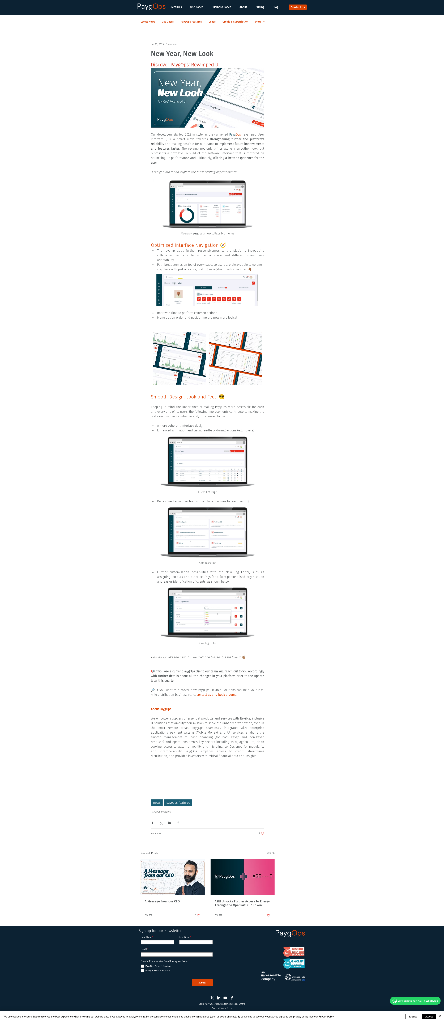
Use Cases (168, 21)
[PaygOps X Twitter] (212, 998)
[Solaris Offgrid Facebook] (232, 998)
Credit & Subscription (235, 21)
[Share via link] (178, 823)
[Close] (440, 1016)
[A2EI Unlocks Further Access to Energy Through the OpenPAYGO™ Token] (243, 877)
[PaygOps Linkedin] (218, 998)
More (258, 21)
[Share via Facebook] (152, 823)
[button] (178, 7)
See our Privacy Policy (321, 1016)
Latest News (147, 21)
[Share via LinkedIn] (169, 823)
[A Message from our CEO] (172, 877)
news (156, 803)
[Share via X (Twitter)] (161, 823)
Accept (429, 1016)
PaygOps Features (191, 21)
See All (271, 852)
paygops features (178, 803)
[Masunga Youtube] (225, 998)
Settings (412, 1016)
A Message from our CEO (162, 901)
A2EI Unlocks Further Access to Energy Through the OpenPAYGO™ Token (242, 903)
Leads (212, 21)
